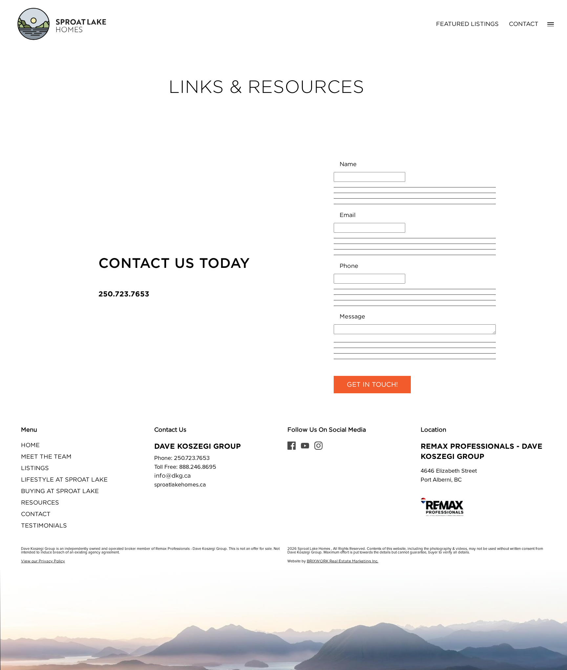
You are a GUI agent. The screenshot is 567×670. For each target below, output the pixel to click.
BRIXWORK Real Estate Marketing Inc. (342, 561)
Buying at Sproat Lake (60, 491)
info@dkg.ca (172, 476)
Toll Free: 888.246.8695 (185, 467)
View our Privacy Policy (43, 561)
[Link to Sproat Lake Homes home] (60, 24)
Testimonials (44, 526)
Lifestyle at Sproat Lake (64, 480)
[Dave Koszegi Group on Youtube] (305, 445)
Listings (35, 468)
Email (348, 215)
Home (30, 445)
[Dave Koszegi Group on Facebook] (291, 445)
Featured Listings (467, 24)
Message (352, 316)
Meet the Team (46, 457)
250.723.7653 (123, 294)
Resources (40, 503)
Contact (523, 24)
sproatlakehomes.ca (180, 485)
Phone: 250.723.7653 (182, 458)
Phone (349, 266)
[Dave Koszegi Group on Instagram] (318, 445)
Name (348, 164)
